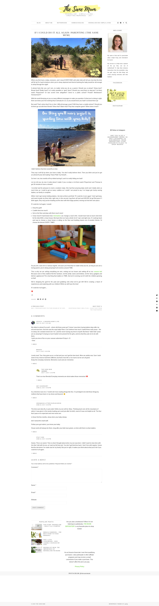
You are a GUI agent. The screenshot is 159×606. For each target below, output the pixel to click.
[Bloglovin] (123, 22)
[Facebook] (121, 22)
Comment (34, 467)
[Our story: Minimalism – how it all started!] (36, 527)
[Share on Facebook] (40, 299)
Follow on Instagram (118, 130)
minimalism (57, 216)
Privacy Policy (79, 566)
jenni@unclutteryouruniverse (48, 403)
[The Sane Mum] (79, 10)
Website (34, 499)
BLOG (39, 22)
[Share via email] (38, 299)
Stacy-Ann (40, 437)
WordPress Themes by (118, 603)
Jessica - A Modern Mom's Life (47, 321)
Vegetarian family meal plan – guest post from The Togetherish (85, 308)
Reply (35, 344)
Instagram (79, 573)
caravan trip (98, 271)
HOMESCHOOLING (78, 22)
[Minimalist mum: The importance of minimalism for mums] (36, 550)
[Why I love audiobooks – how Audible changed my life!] (36, 542)
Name (33, 485)
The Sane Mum (46, 369)
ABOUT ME (48, 22)
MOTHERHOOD (62, 22)
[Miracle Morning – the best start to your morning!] (36, 534)
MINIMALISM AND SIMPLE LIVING (100, 22)
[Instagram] (118, 22)
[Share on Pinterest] (45, 299)
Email (33, 492)
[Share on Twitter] (43, 299)
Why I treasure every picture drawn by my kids (48, 307)
